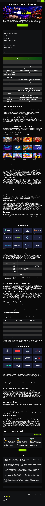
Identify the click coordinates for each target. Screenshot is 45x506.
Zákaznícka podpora (7, 49)
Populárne (7, 134)
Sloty (36, 134)
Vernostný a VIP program (7, 42)
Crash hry (27, 134)
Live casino (17, 134)
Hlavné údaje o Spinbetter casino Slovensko (10, 33)
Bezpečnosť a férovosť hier (8, 47)
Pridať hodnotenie (37, 434)
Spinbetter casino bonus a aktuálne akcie (10, 40)
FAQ (4, 52)
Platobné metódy (6, 38)
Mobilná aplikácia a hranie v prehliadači (9, 45)
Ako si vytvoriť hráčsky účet (8, 35)
